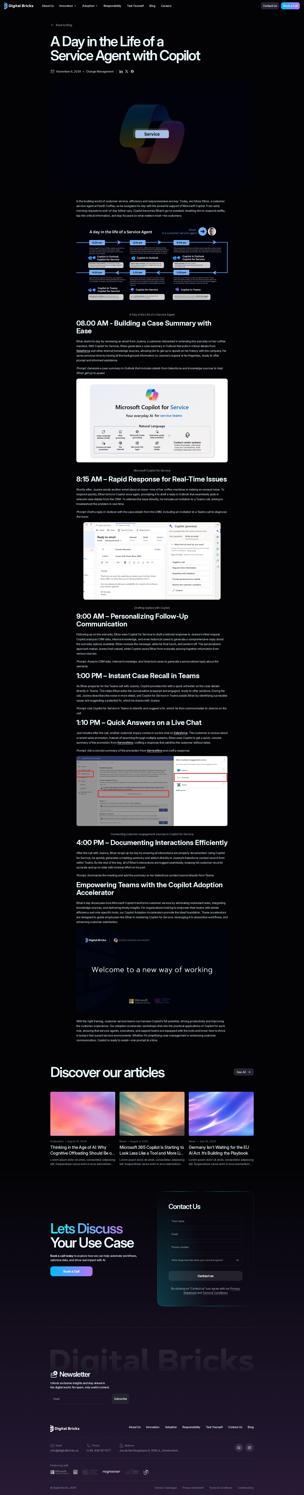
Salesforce (83, 351)
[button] (68, 6)
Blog (152, 6)
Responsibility (112, 6)
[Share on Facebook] (132, 71)
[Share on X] (126, 71)
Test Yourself (135, 6)
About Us (47, 6)
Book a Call (290, 6)
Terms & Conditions (214, 1293)
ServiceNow (125, 742)
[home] (18, 6)
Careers (166, 6)
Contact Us (270, 6)
